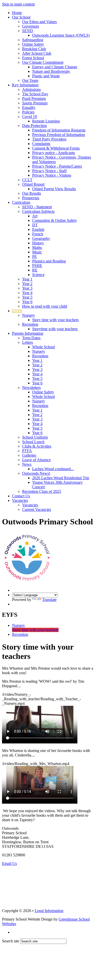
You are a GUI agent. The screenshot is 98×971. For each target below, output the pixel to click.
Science (38, 274)
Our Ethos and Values (39, 22)
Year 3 (27, 288)
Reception (30, 324)
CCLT (27, 180)
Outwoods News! (36, 473)
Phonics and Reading (49, 261)
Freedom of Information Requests (58, 130)
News (26, 464)
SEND (27, 31)
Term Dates (31, 338)
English (38, 229)
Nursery (28, 315)
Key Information (25, 85)
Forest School (33, 58)
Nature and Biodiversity (51, 71)
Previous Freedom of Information (58, 134)
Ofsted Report (33, 184)
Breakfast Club (34, 49)
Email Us (9, 863)
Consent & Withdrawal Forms (56, 148)
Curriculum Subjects (38, 211)
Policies (28, 112)
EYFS (17, 311)
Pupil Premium (34, 98)
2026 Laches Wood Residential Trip (60, 478)
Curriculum (21, 202)
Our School (21, 17)
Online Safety (33, 44)
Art (34, 216)
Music (37, 252)
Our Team (30, 80)
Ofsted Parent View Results (54, 189)
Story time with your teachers (55, 320)
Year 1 (27, 279)
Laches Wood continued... (53, 469)
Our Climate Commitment (42, 62)
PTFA (27, 451)
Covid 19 (29, 116)
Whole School (43, 347)
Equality (28, 107)
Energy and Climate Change (54, 67)
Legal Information (49, 911)
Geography (41, 238)
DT (35, 225)
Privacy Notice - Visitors (51, 175)
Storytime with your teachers (55, 329)
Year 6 (27, 302)
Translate (49, 599)
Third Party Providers (49, 139)
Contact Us (21, 496)
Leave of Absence (36, 460)
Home (17, 13)
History (38, 243)
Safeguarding (32, 40)
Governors (30, 26)
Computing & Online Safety (54, 220)
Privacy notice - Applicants (53, 153)
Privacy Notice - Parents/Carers (57, 166)
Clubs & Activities (36, 446)
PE (34, 256)
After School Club (36, 53)
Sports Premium (34, 103)
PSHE (37, 265)
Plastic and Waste (46, 76)
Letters (27, 342)
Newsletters (31, 387)
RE (34, 270)
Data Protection (34, 125)
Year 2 (27, 284)
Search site (10, 941)
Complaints (41, 144)
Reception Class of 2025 (41, 491)
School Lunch (33, 442)
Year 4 (27, 293)
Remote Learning (46, 121)
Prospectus (30, 198)
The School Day (35, 94)
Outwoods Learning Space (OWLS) (61, 35)
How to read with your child (44, 306)
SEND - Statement (37, 207)
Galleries (29, 455)
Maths (37, 247)
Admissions (31, 89)
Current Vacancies (36, 509)
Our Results (31, 193)
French (37, 234)
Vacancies (20, 500)
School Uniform (35, 437)
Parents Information (27, 333)
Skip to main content (18, 4)
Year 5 (27, 297)
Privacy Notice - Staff (49, 171)
